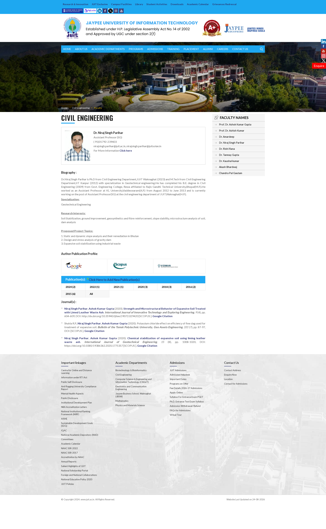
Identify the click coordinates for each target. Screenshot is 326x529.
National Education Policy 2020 (76, 479)
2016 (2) (191, 286)
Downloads (177, 4)
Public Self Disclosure (71, 382)
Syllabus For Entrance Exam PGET (186, 397)
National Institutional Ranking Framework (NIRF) (75, 412)
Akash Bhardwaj (228, 166)
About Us (81, 48)
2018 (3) (166, 286)
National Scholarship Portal (74, 470)
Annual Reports (68, 461)
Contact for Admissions (235, 383)
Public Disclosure (69, 398)
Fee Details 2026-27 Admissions (186, 388)
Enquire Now (230, 374)
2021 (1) (118, 286)
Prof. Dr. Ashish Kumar (231, 130)
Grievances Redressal (224, 4)
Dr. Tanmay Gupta (229, 154)
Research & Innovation (75, 4)
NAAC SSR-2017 (69, 452)
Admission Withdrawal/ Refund (185, 406)
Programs (136, 48)
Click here (126, 150)
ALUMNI (208, 48)
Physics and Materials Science (130, 405)
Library (139, 4)
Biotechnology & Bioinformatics (131, 370)
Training (173, 48)
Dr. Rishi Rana (227, 148)
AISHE (64, 418)
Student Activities (156, 4)
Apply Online (176, 392)
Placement (191, 48)
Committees (67, 439)
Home (67, 48)
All (91, 293)
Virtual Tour (176, 414)
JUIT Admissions (178, 370)
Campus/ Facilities (121, 4)
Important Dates (178, 379)
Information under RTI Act (74, 377)
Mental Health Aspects (72, 393)
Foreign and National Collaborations (79, 475)
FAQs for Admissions (180, 410)
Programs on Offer (179, 383)
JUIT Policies (67, 484)
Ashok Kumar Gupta (101, 308)
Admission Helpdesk (180, 374)
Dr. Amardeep (226, 136)
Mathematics (121, 401)
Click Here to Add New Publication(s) (114, 280)
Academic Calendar (198, 4)
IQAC (64, 430)
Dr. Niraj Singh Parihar (231, 142)
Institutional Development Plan (76, 402)
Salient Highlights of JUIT (73, 466)
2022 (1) (94, 286)
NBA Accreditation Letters (74, 407)
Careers (222, 48)
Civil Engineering (81, 107)
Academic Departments (108, 48)
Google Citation (162, 316)
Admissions (155, 48)
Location (228, 379)
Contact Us (240, 48)
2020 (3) (143, 286)
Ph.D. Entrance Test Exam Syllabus (187, 401)
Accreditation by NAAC (72, 457)
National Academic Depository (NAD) (79, 434)
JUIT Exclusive (100, 4)
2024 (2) (70, 286)
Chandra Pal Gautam (230, 173)
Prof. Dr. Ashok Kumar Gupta (235, 124)
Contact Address (232, 370)
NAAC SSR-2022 (69, 448)
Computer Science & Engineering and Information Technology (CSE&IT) (133, 380)
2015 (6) (70, 293)
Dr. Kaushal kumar (229, 160)
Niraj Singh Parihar (76, 308)
